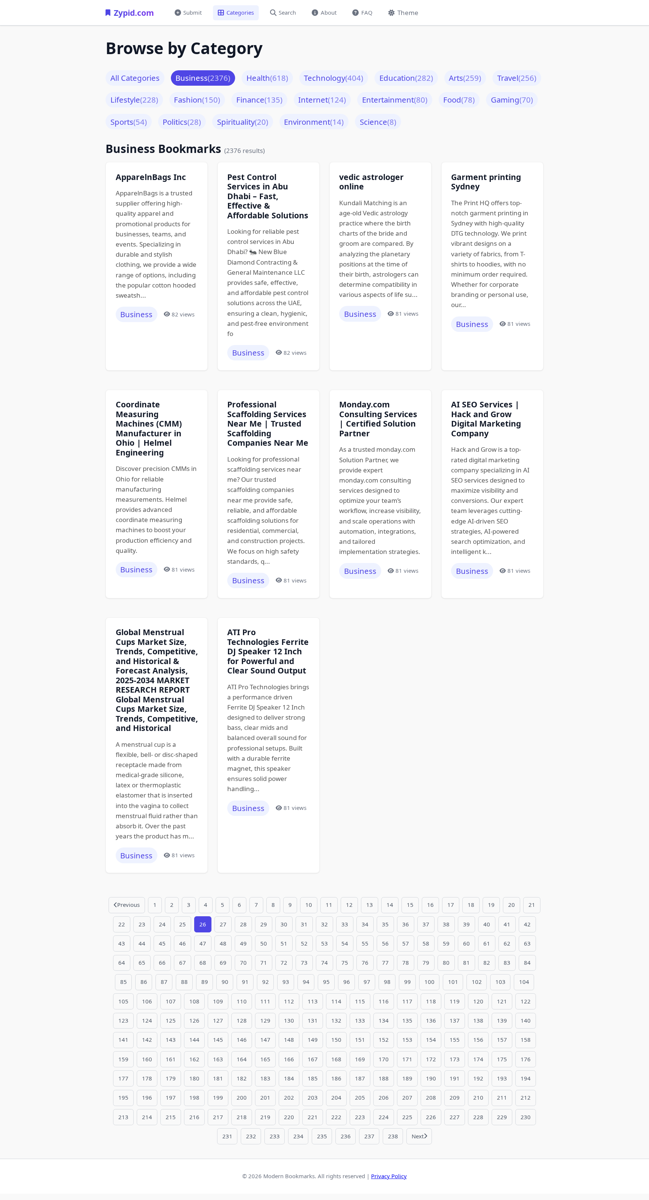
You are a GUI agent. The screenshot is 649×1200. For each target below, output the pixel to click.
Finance (259, 99)
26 (202, 924)
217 (218, 1117)
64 (121, 962)
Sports (128, 122)
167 (313, 1059)
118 (431, 1001)
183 (265, 1078)
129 (265, 1020)
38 (446, 924)
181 (218, 1078)
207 (407, 1097)
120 (478, 1001)
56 (385, 943)
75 (344, 962)
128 (242, 1020)
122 (526, 1001)
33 (344, 924)
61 (486, 943)
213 (123, 1117)
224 (384, 1117)
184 (289, 1078)
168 (336, 1059)
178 (147, 1078)
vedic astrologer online (371, 181)
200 (242, 1097)
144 (194, 1039)
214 (147, 1117)
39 (466, 924)
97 (367, 981)
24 (162, 924)
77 (385, 962)
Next (418, 1136)
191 (455, 1078)
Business (202, 78)
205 (360, 1097)
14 (389, 904)
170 (384, 1059)
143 (171, 1039)
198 (194, 1097)
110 (242, 1001)
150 (336, 1039)
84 (527, 962)
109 (218, 1001)
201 (265, 1097)
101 (453, 981)
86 (143, 981)
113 (313, 1001)
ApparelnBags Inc (151, 177)
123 (123, 1020)
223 (360, 1117)
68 (202, 962)
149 (313, 1039)
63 (527, 943)
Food (459, 99)
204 (336, 1097)
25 (182, 924)
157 (502, 1039)
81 (466, 962)
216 (194, 1117)
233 (275, 1136)
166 (289, 1059)
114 (336, 1001)
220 (289, 1117)
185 (313, 1078)
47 (202, 943)
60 (466, 943)
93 (285, 981)
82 (486, 962)
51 (284, 943)
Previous (128, 904)
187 (360, 1078)
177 (123, 1078)
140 (526, 1020)
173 (455, 1059)
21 (531, 904)
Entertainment (394, 99)
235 (322, 1136)
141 (123, 1039)
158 (526, 1039)
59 (446, 943)
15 (410, 904)
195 (123, 1097)
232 (251, 1136)
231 (227, 1136)
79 (426, 962)
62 (507, 943)
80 (446, 962)
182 (242, 1078)
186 (336, 1078)
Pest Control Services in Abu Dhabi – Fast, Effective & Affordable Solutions (267, 196)
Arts (465, 78)
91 (245, 981)
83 (507, 962)
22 (121, 924)
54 (344, 943)
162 (194, 1059)
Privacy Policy (389, 1176)
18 (471, 904)
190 (431, 1078)
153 (407, 1039)
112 (289, 1001)
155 (455, 1039)
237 (369, 1136)
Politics (182, 122)
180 (194, 1078)
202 (289, 1097)
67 (182, 962)
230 (526, 1117)
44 (142, 943)
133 (360, 1020)
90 (225, 981)
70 (243, 962)
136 (431, 1020)
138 (478, 1020)
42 (527, 924)
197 (171, 1097)
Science (378, 122)
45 (162, 943)
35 (385, 924)
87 (164, 981)
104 (524, 981)
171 (407, 1059)
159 (123, 1059)
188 (384, 1078)
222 (336, 1117)
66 (162, 962)
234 (298, 1136)
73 (304, 962)
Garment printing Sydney (486, 181)
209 (455, 1097)
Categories (240, 12)
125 (171, 1020)
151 (360, 1039)
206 (384, 1097)
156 (478, 1039)
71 (263, 962)
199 (218, 1097)
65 (142, 962)
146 (242, 1039)
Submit (192, 12)
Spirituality (242, 122)
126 (194, 1020)
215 (171, 1117)
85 (123, 981)
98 (387, 981)
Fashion (197, 99)
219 (265, 1117)
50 (263, 943)
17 (450, 904)
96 (346, 981)
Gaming (512, 99)
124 (147, 1020)
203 (313, 1097)
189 (407, 1078)
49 (243, 943)
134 (384, 1020)
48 (223, 943)
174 (478, 1059)
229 (502, 1117)
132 (336, 1020)
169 (360, 1059)
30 (284, 924)
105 (123, 1001)
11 (329, 904)
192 (478, 1078)
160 (147, 1059)
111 (265, 1001)
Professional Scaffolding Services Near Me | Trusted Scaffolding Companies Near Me (267, 423)
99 (407, 981)
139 (502, 1020)
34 (365, 924)
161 (171, 1059)
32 (324, 924)
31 (304, 924)
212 (526, 1097)
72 (284, 962)
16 (430, 904)
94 (306, 981)
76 (365, 962)
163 (218, 1059)
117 (407, 1001)
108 (194, 1001)
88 (184, 981)
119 (455, 1001)
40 (486, 924)
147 (265, 1039)
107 (171, 1001)
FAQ (367, 12)
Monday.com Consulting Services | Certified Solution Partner (378, 418)
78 (405, 962)
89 (204, 981)
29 (263, 924)
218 (242, 1117)
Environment (314, 122)
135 (407, 1020)
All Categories (135, 78)
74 (324, 962)
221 (313, 1117)
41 (507, 924)
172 (431, 1059)
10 (308, 904)
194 (526, 1078)
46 (182, 943)
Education (406, 78)
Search (287, 12)
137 (455, 1020)
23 (142, 924)
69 (223, 962)
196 (147, 1097)
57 (405, 943)
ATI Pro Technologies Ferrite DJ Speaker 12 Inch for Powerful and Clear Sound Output (268, 651)
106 (147, 1001)
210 (478, 1097)
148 (289, 1039)
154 (431, 1039)
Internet (322, 99)
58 (426, 943)
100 (429, 981)
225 (407, 1117)
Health (267, 78)
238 (393, 1136)
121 (502, 1001)
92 (265, 981)
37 (426, 924)
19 (491, 904)
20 (511, 904)
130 (289, 1020)
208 (431, 1097)
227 (455, 1117)
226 (431, 1117)
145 (218, 1039)
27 (223, 924)
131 (313, 1020)
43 (121, 943)
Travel (516, 78)
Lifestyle (134, 99)
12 (349, 904)
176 (526, 1059)
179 (171, 1078)
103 (500, 981)
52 (304, 943)
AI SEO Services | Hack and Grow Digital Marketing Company (486, 418)
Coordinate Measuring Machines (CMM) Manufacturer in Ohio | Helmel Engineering (149, 428)
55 (365, 943)
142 (147, 1039)
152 (384, 1039)
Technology (333, 78)
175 (502, 1059)
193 (502, 1078)
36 (405, 924)
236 (346, 1136)
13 (369, 904)
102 (477, 981)
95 (326, 981)
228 (478, 1117)
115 (360, 1001)
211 (502, 1097)
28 (243, 924)
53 (324, 943)
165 (265, 1059)
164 (242, 1059)
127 (218, 1020)
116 (384, 1001)
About (329, 12)
